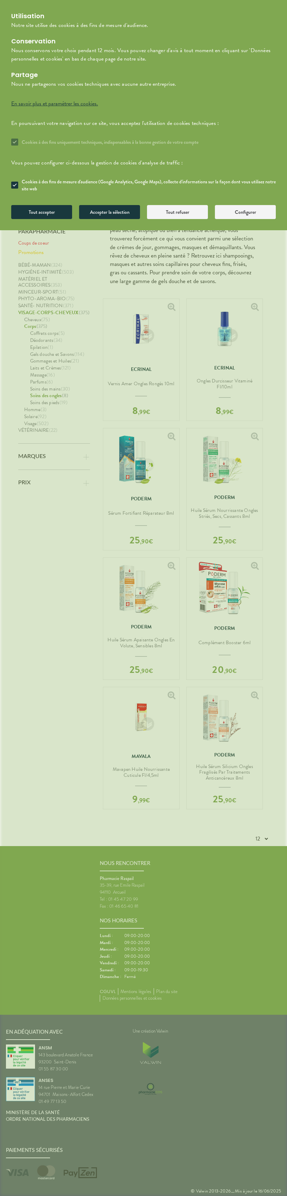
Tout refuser (177, 212)
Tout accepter (42, 212)
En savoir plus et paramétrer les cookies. (54, 103)
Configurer (245, 212)
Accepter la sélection (110, 212)
